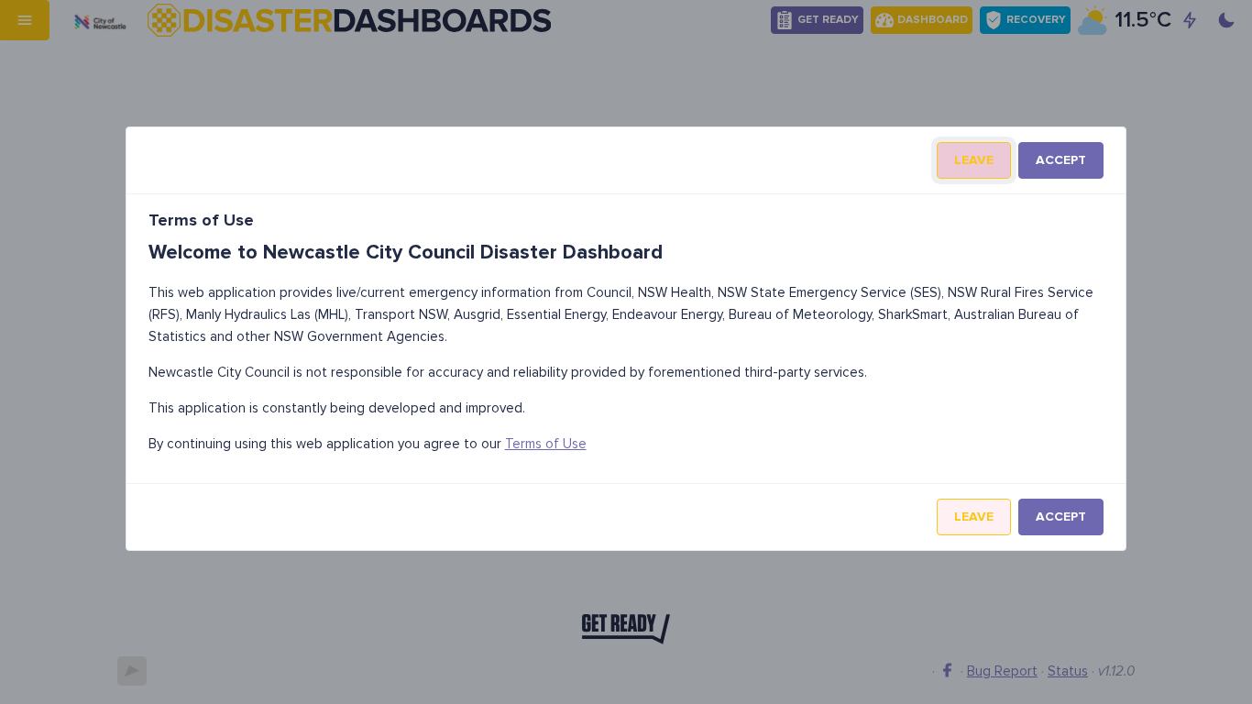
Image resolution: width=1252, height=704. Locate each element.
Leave (974, 160)
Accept (1061, 160)
